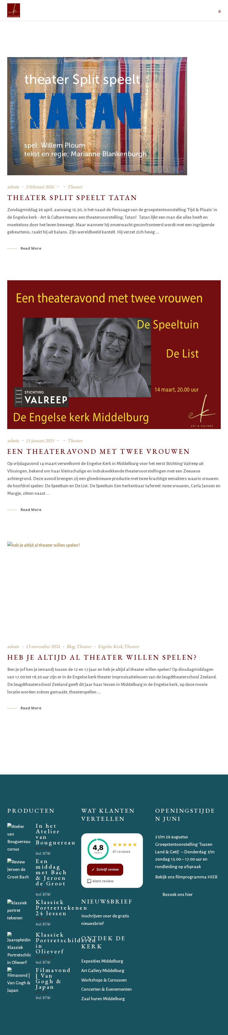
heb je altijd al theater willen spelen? (102, 657)
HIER (212, 877)
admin (13, 187)
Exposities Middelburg (102, 961)
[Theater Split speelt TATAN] (97, 116)
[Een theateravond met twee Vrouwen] (114, 354)
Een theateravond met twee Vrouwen (98, 451)
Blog (70, 646)
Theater (74, 187)
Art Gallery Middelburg (102, 970)
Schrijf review (107, 869)
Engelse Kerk (110, 646)
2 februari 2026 (40, 187)
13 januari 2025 (40, 440)
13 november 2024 (43, 646)
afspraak (193, 866)
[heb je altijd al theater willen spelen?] (114, 588)
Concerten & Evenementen (106, 989)
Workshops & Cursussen (104, 980)
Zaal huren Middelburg (103, 998)
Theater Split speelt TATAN (72, 197)
